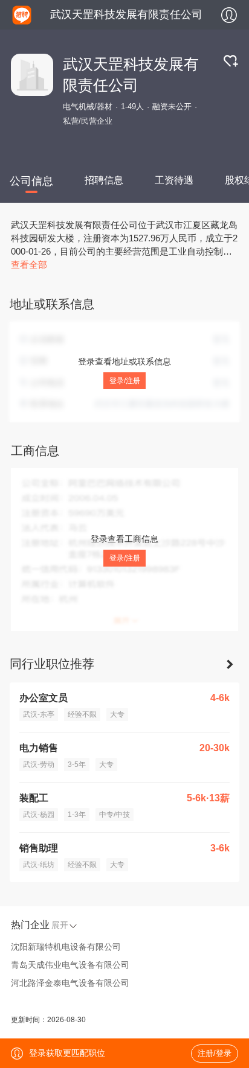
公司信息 (31, 181)
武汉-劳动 (38, 764)
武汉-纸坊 (38, 864)
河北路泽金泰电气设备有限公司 (70, 983)
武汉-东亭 (38, 714)
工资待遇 (174, 180)
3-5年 (77, 764)
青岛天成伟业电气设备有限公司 (70, 965)
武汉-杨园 (38, 814)
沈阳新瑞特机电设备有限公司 (66, 947)
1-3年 (77, 814)
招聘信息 (104, 180)
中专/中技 (114, 814)
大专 (117, 714)
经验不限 (82, 714)
